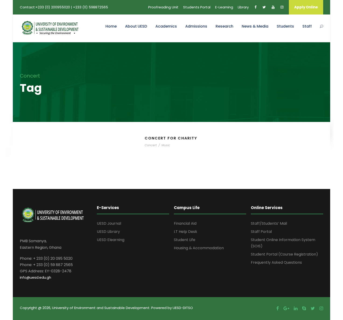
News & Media (255, 26)
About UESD (136, 26)
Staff (307, 26)
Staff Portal (261, 231)
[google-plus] (286, 308)
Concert (151, 145)
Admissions (196, 26)
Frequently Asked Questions (276, 262)
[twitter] (264, 7)
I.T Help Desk (185, 231)
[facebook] (256, 7)
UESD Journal (109, 223)
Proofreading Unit (163, 7)
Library (243, 7)
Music (165, 145)
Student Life (184, 239)
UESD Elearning (110, 239)
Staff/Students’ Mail (269, 223)
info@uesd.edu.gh (35, 277)
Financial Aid (185, 223)
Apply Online (306, 7)
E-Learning (224, 7)
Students (285, 26)
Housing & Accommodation (199, 248)
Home (111, 26)
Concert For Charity (171, 138)
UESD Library (108, 231)
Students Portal (196, 7)
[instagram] (282, 7)
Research (224, 26)
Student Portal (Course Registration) (284, 254)
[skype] (304, 308)
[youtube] (273, 7)
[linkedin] (296, 308)
